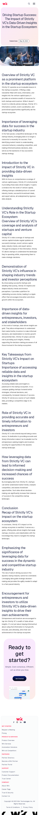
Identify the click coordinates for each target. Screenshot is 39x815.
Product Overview (8, 740)
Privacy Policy (28, 807)
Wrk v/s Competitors (9, 750)
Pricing (4, 733)
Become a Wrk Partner (10, 761)
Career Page (6, 789)
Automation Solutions (9, 747)
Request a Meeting (8, 730)
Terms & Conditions (13, 807)
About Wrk (5, 786)
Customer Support (8, 772)
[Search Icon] (29, 4)
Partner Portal (7, 764)
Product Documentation (10, 775)
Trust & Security (7, 793)
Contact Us (6, 796)
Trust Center (6, 779)
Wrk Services (6, 744)
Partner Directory (8, 758)
